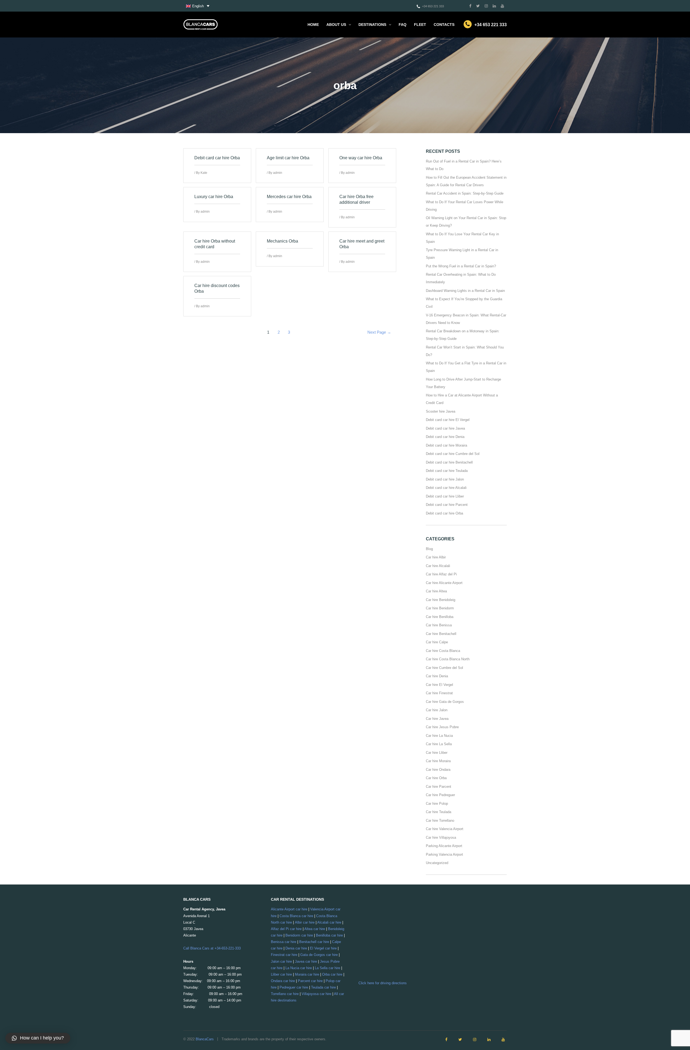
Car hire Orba (436, 778)
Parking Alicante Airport (444, 846)
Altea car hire (314, 929)
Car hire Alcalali (438, 566)
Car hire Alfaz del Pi (441, 574)
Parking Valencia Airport (444, 854)
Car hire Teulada (438, 812)
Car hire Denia (437, 676)
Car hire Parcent (438, 787)
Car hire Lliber (436, 753)
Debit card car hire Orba (217, 158)
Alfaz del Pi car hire (286, 929)
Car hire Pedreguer (440, 795)
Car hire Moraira (438, 761)
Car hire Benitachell (441, 634)
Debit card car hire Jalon (445, 479)
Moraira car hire (307, 974)
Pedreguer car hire (294, 987)
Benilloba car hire (329, 935)
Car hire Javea (437, 719)
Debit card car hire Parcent (447, 505)
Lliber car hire (281, 974)
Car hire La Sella (439, 744)
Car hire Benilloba (439, 617)
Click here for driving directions (382, 983)
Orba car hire (332, 974)
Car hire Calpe (437, 642)
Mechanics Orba (282, 241)
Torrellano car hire (285, 994)
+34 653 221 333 (433, 6)
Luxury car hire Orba (213, 196)
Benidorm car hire (299, 935)
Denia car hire (296, 948)
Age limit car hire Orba (288, 158)
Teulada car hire (323, 987)
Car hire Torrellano (440, 820)
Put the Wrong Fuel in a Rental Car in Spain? (461, 266)
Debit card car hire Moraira (446, 445)
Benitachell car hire (314, 942)
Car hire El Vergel (439, 685)
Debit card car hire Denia (445, 437)
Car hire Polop (437, 804)
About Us (336, 24)
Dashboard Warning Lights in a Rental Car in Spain (465, 291)
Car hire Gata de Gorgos (445, 702)
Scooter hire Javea (440, 411)
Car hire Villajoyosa (441, 837)
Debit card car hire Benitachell (449, 462)
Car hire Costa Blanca (443, 651)
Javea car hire (306, 961)
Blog (429, 549)
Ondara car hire (283, 981)
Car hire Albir (436, 557)
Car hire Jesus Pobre (442, 727)
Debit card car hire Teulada (447, 471)
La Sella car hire (327, 968)
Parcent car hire (310, 981)
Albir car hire (305, 922)
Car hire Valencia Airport (444, 829)
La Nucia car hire (298, 968)
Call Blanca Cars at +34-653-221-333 (212, 948)
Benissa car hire (283, 942)
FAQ (402, 24)
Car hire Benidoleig (440, 600)
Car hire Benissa (439, 625)
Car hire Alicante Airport (444, 583)
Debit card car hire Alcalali (446, 488)
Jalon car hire (281, 961)
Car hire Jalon (436, 710)
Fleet (420, 24)
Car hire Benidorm (440, 608)
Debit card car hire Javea (445, 428)
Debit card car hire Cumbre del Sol (452, 454)
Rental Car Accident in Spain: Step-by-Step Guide (464, 193)
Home (313, 24)
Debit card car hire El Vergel (448, 420)
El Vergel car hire (323, 948)
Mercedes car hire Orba (289, 196)
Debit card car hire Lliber (445, 496)
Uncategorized (437, 863)
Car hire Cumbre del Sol (444, 668)
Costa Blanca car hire (296, 916)
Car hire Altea (436, 591)
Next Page (379, 332)
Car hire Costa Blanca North (448, 659)
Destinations (372, 24)
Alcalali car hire (329, 922)
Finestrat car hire (284, 955)
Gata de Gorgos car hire (319, 955)
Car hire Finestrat (439, 693)
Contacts (444, 24)
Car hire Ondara (438, 770)
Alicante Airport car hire (289, 909)
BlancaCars (205, 1039)
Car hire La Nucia (439, 736)
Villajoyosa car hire (316, 994)
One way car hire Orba (360, 158)
